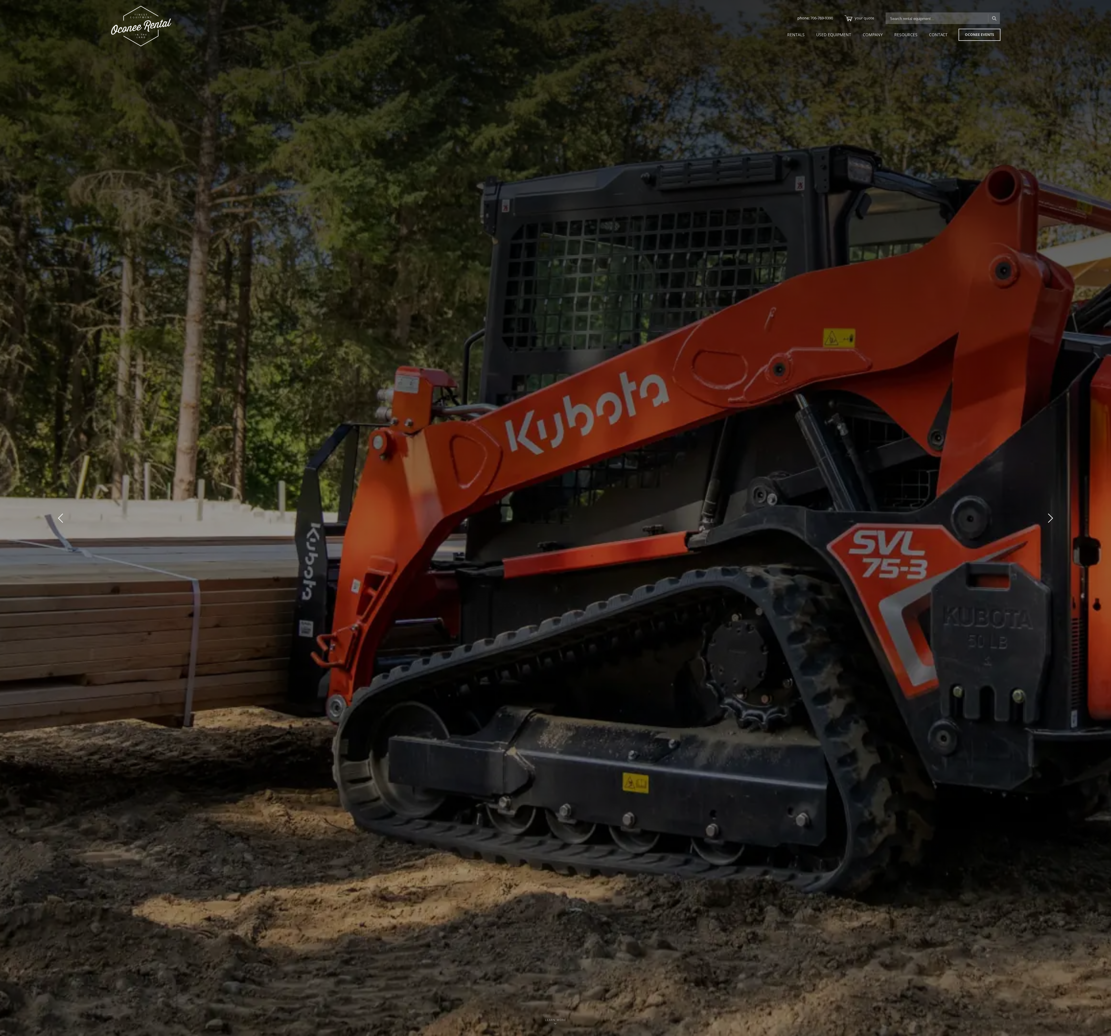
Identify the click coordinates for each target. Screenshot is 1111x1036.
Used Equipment (833, 34)
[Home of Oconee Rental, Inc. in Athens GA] (141, 26)
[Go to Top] (1100, 1025)
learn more (555, 1020)
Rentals (796, 34)
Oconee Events (979, 34)
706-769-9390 (821, 18)
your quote (864, 18)
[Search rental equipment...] (994, 18)
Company (873, 34)
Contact (938, 34)
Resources (905, 34)
